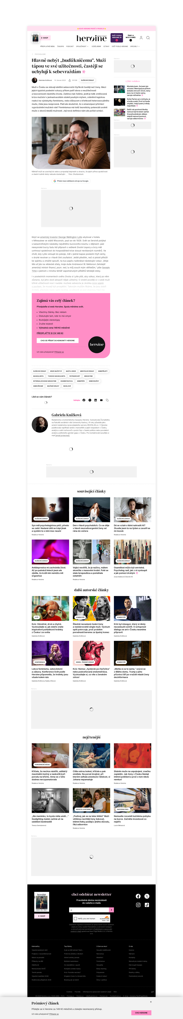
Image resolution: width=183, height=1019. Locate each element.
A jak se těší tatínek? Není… (73, 950)
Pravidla (77, 992)
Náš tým (132, 954)
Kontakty (132, 957)
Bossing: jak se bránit (71, 980)
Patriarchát (74, 376)
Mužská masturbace (71, 961)
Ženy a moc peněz (131, 36)
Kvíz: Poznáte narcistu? (72, 972)
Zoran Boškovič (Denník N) (123, 577)
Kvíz (36, 617)
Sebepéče (81, 381)
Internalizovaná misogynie (44, 381)
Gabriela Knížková (66, 414)
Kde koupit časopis (135, 965)
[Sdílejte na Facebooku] (84, 400)
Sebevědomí (38, 386)
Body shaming (101, 969)
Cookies (69, 992)
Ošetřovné (35, 965)
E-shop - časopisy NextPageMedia (135, 996)
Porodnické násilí (42, 764)
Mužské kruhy (53, 386)
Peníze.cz (80, 996)
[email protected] (62, 435)
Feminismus (100, 961)
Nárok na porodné (38, 957)
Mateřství (99, 957)
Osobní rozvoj (67, 381)
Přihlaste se (59, 352)
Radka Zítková (50, 681)
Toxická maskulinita (56, 376)
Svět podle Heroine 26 (117, 36)
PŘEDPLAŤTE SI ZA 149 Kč (50, 333)
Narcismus (100, 954)
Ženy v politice (101, 980)
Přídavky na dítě (37, 961)
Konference (40, 662)
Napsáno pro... (123, 809)
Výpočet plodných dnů (39, 950)
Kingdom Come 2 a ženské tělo (75, 976)
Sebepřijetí (102, 371)
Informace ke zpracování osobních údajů (97, 992)
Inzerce (131, 950)
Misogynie (88, 376)
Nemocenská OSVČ (39, 969)
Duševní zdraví (87, 80)
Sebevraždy (94, 381)
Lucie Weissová (119, 825)
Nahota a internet (84, 809)
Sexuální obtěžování (103, 950)
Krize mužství (56, 371)
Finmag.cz (70, 996)
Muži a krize (71, 371)
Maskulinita (38, 376)
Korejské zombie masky (72, 969)
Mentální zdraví (87, 371)
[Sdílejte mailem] (101, 400)
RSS (115, 992)
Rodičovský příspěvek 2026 (41, 980)
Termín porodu (37, 972)
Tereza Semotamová (39, 825)
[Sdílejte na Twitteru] (90, 400)
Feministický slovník (136, 976)
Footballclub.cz (115, 996)
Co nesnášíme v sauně (72, 965)
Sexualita (99, 965)
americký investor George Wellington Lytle (61, 237)
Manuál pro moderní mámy (138, 961)
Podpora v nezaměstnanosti (41, 954)
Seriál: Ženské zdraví (85, 662)
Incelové (67, 386)
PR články (132, 969)
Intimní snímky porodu (71, 957)
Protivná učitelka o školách (73, 954)
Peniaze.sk (104, 996)
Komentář (80, 617)
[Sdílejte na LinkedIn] (95, 400)
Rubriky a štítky (134, 972)
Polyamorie (100, 972)
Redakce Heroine (38, 535)
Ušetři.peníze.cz (91, 996)
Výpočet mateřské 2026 (40, 976)
